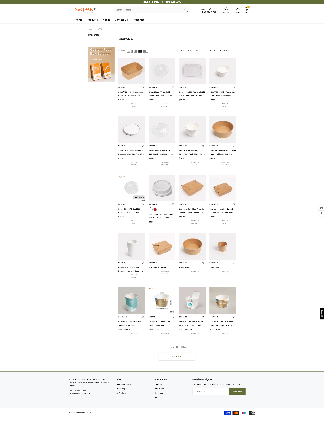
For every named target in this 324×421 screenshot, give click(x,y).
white (151, 209)
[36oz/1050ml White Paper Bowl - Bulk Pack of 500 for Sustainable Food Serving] (192, 129)
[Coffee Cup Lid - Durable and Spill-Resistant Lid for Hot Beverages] (162, 188)
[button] (128, 51)
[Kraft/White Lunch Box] (162, 246)
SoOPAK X (100, 29)
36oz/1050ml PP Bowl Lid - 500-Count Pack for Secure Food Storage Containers (160, 153)
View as (121, 51)
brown (155, 209)
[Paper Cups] (222, 246)
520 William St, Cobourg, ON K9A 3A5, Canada (87, 380)
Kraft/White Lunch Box (159, 268)
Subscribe (237, 391)
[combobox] (148, 10)
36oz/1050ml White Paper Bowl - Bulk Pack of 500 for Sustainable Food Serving (191, 153)
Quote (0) (322, 313)
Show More (177, 356)
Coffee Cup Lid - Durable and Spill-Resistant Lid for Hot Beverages (161, 216)
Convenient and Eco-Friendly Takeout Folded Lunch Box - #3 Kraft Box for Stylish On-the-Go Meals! (192, 211)
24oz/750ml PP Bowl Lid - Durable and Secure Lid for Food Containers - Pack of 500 (162, 94)
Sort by (211, 51)
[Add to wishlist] (142, 87)
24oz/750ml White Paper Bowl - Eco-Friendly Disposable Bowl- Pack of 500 (222, 94)
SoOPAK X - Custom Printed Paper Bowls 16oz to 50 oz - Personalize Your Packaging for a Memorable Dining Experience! (221, 324)
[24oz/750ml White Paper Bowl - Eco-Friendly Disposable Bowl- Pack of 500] (222, 71)
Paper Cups (214, 268)
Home (90, 29)
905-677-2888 (80, 391)
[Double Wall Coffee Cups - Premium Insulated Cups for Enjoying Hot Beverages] (131, 246)
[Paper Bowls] (192, 246)
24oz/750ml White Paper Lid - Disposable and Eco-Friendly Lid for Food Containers (131, 153)
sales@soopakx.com (82, 394)
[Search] (151, 10)
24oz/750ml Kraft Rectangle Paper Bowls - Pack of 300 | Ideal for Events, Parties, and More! (130, 94)
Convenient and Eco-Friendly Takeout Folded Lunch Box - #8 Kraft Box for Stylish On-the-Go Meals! (221, 211)
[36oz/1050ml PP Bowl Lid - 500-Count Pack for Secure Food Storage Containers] (162, 129)
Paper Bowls (184, 268)
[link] (101, 64)
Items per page (184, 51)
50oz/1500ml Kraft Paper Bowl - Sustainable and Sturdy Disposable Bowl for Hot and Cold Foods (222, 153)
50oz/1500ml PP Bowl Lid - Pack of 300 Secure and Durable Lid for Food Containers (129, 211)
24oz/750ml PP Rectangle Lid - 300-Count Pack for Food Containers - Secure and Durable (192, 94)
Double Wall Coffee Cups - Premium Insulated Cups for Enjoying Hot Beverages (130, 270)
